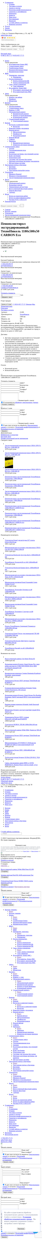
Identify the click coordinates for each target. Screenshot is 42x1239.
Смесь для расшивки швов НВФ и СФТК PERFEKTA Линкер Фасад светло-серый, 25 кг (21, 764)
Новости (12, 15)
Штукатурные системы (17, 163)
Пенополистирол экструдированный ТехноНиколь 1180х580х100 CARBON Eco (22, 529)
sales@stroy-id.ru (6, 35)
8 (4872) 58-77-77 (7, 55)
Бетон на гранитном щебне (18, 196)
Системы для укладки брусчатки (20, 159)
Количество (24, 385)
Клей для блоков (14, 156)
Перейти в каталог (7, 860)
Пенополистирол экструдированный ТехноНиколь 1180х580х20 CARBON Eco (22, 507)
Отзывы (12, 4)
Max (33, 304)
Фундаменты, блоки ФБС (18, 88)
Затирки (12, 152)
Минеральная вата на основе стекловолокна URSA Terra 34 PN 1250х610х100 (22, 576)
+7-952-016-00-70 (7, 264)
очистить (4, 866)
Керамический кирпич (21, 114)
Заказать (4, 431)
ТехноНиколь (24, 314)
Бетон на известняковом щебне (20, 198)
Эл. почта (25, 1172)
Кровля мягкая (14, 137)
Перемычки (17, 77)
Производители (10, 201)
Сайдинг (12, 192)
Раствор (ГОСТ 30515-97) (18, 199)
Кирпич (7, 103)
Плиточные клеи (15, 157)
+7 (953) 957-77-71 (19, 304)
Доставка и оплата (15, 6)
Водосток (16, 126)
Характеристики (6, 306)
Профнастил (17, 134)
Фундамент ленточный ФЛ (22, 90)
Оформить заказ (7, 247)
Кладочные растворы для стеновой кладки (24, 154)
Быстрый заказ (6, 53)
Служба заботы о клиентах (18, 22)
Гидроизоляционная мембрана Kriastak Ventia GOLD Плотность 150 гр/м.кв (20, 689)
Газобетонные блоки (16, 68)
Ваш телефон (27, 895)
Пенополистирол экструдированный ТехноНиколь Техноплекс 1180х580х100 (22, 485)
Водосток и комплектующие (19, 125)
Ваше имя (25, 893)
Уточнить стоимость (8, 293)
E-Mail (22, 387)
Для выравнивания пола (17, 150)
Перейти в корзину (7, 887)
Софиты (12, 139)
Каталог (7, 808)
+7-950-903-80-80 (7, 286)
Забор (7, 93)
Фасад (7, 179)
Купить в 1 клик (6, 304)
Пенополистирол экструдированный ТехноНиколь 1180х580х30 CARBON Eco (22, 521)
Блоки (7, 61)
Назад (11, 911)
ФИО (22, 383)
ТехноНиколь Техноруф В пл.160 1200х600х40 (21, 562)
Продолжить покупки (22, 887)
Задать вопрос (6, 777)
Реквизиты (13, 13)
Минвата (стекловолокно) (18, 176)
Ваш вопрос (24, 1183)
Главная (7, 209)
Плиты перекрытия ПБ (21, 81)
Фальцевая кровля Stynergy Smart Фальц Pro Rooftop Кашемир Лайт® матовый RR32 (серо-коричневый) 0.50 (23, 697)
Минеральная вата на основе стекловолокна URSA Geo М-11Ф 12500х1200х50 (22, 548)
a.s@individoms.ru (7, 276)
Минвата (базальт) (15, 174)
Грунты (11, 148)
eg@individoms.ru (7, 266)
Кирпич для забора (15, 97)
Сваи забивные (18, 86)
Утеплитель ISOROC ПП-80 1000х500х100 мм (21, 724)
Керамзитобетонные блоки (18, 70)
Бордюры (12, 167)
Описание (4, 308)
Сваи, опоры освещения (17, 84)
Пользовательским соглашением (12, 429)
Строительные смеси (16, 66)
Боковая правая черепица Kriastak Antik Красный (22, 704)
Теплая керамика (15, 106)
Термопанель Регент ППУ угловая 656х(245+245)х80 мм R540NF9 (17, 718)
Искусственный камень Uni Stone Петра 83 (20, 659)
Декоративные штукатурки (18, 187)
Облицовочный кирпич (17, 112)
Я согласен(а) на (20, 402)
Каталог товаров (10, 211)
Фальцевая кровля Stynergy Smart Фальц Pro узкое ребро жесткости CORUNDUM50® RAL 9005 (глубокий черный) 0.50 (22, 666)
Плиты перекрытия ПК (21, 82)
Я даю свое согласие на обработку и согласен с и (20, 427)
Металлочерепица (19, 132)
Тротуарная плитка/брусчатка (19, 170)
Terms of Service (34, 851)
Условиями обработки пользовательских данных (18, 1218)
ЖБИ (6, 73)
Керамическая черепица (21, 143)
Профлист (12, 99)
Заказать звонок (8, 905)
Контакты (8, 30)
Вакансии (12, 21)
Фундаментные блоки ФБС (18, 64)
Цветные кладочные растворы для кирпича (24, 161)
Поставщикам (14, 19)
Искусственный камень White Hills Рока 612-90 (17, 869)
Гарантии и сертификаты (18, 11)
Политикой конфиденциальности (27, 427)
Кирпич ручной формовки (22, 115)
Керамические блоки (16, 72)
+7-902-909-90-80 (7, 275)
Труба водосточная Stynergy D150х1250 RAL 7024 (22, 757)
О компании (9, 2)
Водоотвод (13, 168)
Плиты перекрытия (15, 79)
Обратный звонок (7, 781)
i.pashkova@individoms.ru (9, 287)
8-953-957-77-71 (18, 55)
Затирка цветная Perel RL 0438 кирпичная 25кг (17, 875)
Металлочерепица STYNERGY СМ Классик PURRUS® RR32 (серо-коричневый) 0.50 (20, 743)
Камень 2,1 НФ (14, 110)
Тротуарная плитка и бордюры (15, 165)
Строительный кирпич (17, 119)
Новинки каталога (15, 24)
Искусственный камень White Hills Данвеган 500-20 (23, 730)
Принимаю (21, 1229)
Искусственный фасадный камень (21, 189)
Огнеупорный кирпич (21, 121)
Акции (7, 28)
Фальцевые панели (15, 185)
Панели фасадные (15, 190)
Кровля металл (14, 130)
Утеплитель (9, 172)
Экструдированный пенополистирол (22, 178)
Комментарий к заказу (26, 400)
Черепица (12, 141)
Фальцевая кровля (19, 136)
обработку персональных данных (26, 402)
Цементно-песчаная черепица (23, 145)
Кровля (7, 123)
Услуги (7, 26)
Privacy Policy (26, 851)
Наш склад (12, 17)
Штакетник (13, 101)
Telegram (29, 304)
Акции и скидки (14, 8)
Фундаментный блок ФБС (22, 92)
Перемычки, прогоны (16, 75)
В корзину (5, 871)
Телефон (23, 389)
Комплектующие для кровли (19, 128)
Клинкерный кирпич (20, 117)
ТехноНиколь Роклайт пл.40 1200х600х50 (19, 648)
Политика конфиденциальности (20, 10)
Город (22, 391)
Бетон (7, 194)
